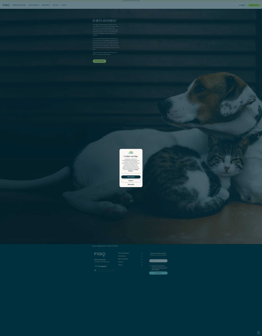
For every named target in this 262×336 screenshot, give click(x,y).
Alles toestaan (131, 176)
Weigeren (131, 180)
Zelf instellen (131, 184)
